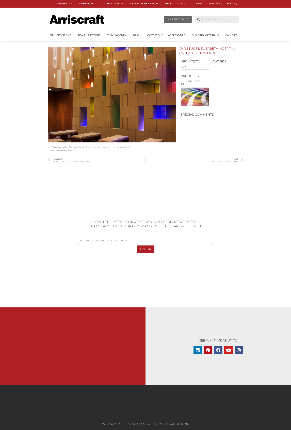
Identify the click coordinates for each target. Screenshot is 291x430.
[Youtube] (228, 350)
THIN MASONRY (116, 35)
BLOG (168, 3)
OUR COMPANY (114, 3)
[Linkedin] (197, 350)
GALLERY (231, 35)
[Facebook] (218, 350)
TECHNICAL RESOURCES (144, 3)
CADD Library (214, 3)
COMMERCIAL (85, 3)
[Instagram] (239, 350)
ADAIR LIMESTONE (89, 35)
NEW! (199, 3)
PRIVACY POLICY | (138, 424)
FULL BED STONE (60, 35)
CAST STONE (155, 35)
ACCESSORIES (176, 35)
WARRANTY (111, 424)
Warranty (232, 3)
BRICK (136, 35)
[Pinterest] (208, 350)
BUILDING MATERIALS (205, 35)
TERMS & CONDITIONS (171, 424)
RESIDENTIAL (65, 3)
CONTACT (183, 3)
